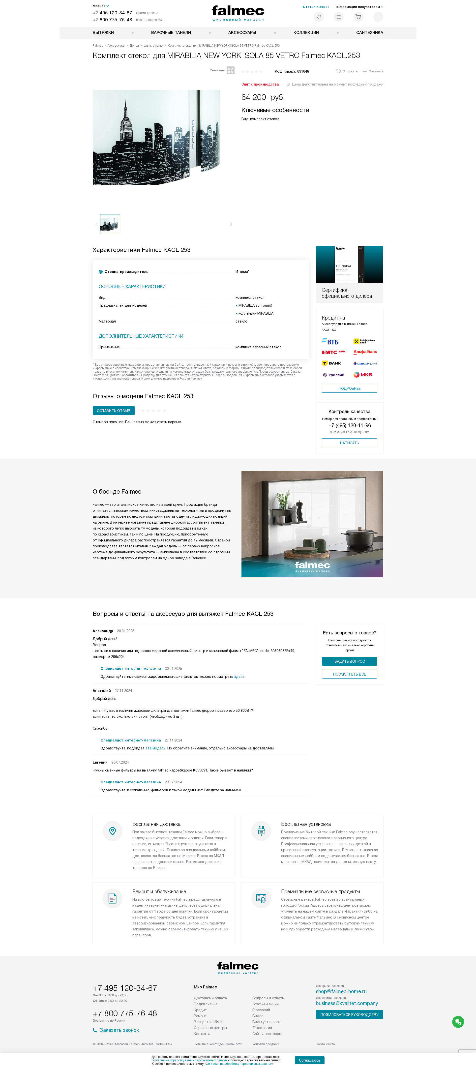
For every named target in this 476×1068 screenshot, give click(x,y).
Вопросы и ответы (268, 998)
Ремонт (200, 1016)
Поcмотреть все (349, 674)
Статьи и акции (316, 7)
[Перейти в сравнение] (339, 17)
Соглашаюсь (309, 1060)
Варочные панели (171, 32)
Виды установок (266, 1022)
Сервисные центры (210, 1028)
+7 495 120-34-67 (112, 12)
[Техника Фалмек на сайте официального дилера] (238, 13)
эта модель (156, 748)
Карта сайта (325, 1044)
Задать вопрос (349, 661)
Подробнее (349, 388)
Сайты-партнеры (267, 1034)
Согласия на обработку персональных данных (239, 1064)
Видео (258, 1016)
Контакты (202, 1034)
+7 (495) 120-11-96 (349, 425)
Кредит (200, 1010)
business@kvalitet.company (347, 1003)
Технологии (262, 1028)
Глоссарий (261, 1010)
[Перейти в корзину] (358, 17)
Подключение (205, 1004)
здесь (239, 677)
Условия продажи (265, 1044)
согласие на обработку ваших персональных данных (189, 1060)
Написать (349, 443)
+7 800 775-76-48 (112, 19)
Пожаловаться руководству (350, 1015)
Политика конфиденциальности (218, 1044)
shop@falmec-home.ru (341, 991)
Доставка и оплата (210, 998)
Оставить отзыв (113, 411)
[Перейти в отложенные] (319, 17)
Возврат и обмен (208, 1022)
